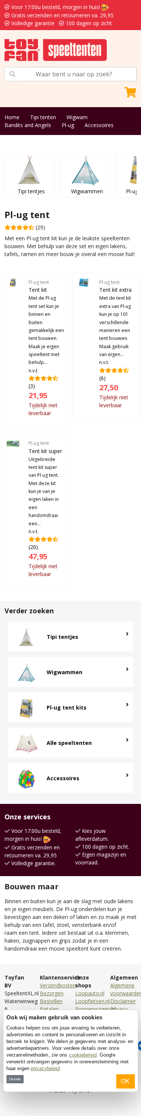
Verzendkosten (58, 985)
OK (125, 1081)
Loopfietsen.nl (92, 1001)
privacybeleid (45, 1068)
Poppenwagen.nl (95, 1009)
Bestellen (51, 1001)
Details (15, 1079)
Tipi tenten (43, 117)
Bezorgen (52, 993)
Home (12, 117)
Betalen (49, 1009)
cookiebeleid (83, 1055)
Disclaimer (123, 1001)
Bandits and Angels (28, 125)
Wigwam (77, 117)
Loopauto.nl (90, 993)
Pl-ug (68, 125)
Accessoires (99, 125)
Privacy (118, 1009)
